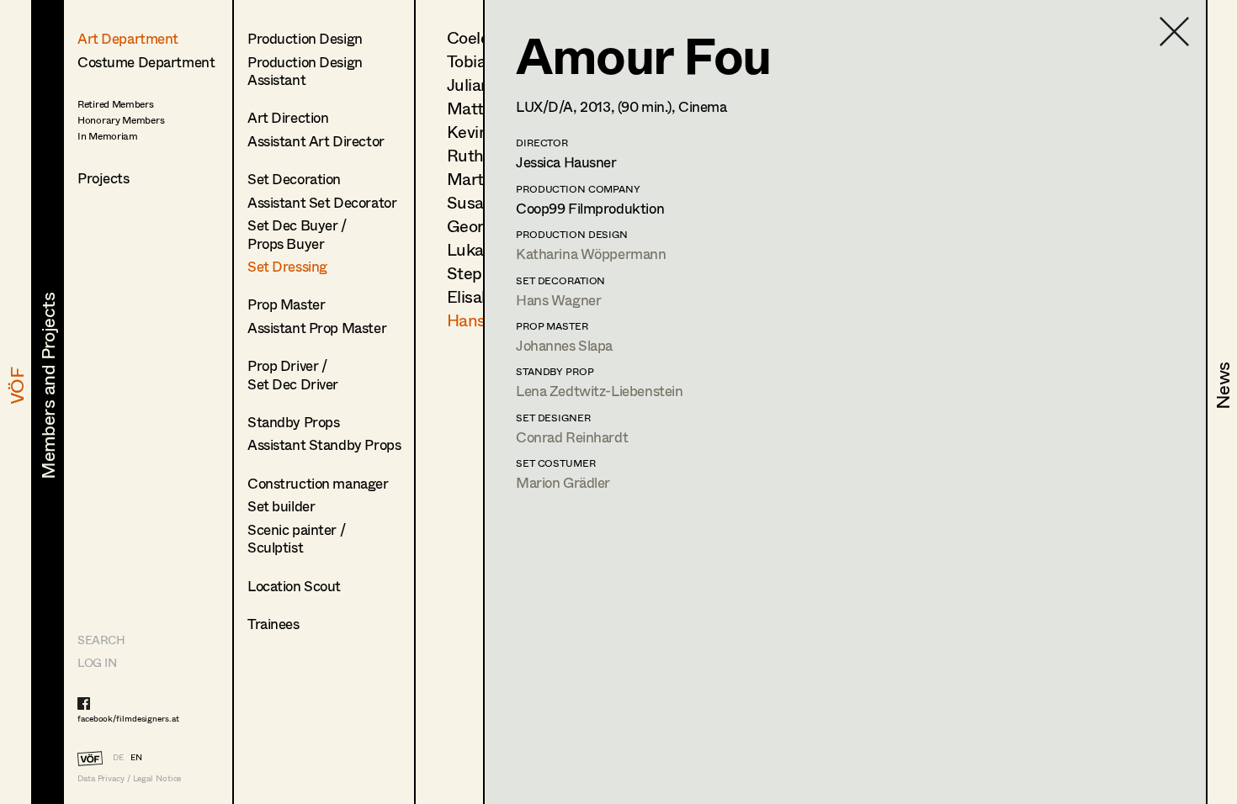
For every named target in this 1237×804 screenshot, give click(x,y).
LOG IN (96, 662)
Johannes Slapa (564, 345)
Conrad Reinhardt (572, 437)
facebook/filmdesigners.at (128, 718)
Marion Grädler (563, 482)
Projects (103, 178)
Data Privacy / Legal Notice (129, 778)
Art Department (127, 38)
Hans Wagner (558, 299)
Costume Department (146, 61)
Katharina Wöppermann (591, 253)
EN (136, 757)
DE (118, 757)
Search (101, 639)
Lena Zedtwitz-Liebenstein (599, 390)
